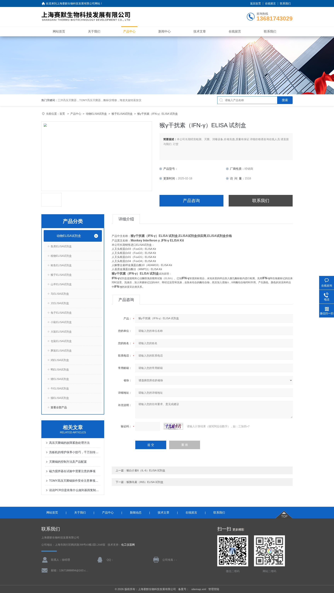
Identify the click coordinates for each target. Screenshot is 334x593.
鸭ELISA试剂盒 (60, 369)
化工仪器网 (128, 544)
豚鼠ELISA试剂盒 (61, 350)
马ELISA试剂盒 (60, 293)
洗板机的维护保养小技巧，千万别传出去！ (74, 452)
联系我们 (285, 3)
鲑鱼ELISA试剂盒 (61, 265)
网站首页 (59, 31)
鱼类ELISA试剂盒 (61, 246)
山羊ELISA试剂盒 (61, 284)
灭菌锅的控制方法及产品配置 (68, 461)
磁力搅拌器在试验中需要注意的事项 (72, 471)
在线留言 (270, 3)
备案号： (183, 589)
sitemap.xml (198, 589)
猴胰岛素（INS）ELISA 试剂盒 (144, 482)
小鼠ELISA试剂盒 (61, 322)
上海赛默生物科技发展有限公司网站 (78, 3)
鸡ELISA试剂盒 (60, 360)
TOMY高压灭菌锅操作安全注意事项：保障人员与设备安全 (74, 480)
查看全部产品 (59, 407)
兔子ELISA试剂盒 (61, 312)
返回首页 (255, 3)
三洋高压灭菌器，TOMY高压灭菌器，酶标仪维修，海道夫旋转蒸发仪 (99, 100)
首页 (63, 113)
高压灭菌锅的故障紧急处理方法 (69, 442)
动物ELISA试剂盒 (96, 113)
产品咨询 (191, 200)
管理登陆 (213, 589)
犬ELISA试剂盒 (60, 303)
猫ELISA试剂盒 (60, 397)
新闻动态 (135, 512)
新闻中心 (164, 31)
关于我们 (94, 31)
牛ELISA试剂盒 (60, 388)
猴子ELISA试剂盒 (122, 113)
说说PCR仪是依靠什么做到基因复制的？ (74, 490)
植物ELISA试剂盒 (61, 255)
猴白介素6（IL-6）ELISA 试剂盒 (145, 470)
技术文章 (199, 31)
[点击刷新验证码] (173, 426)
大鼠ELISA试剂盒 (61, 331)
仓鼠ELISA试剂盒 (61, 341)
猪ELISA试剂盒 (60, 379)
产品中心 (129, 31)
